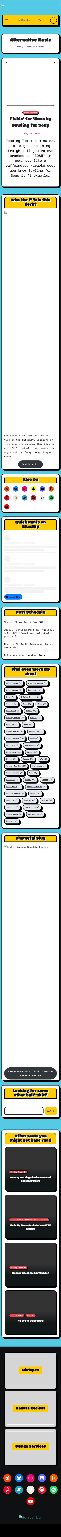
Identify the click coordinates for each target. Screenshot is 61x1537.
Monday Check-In (18, 1172)
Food (34, 738)
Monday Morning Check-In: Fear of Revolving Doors (30, 1179)
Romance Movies (36, 786)
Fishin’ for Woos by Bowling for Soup (30, 122)
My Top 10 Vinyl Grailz (31, 1321)
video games (14, 814)
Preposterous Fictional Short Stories (29, 1220)
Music (11, 759)
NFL (43, 759)
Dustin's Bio (30, 464)
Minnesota (13, 752)
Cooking (11, 724)
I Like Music (17, 1315)
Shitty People (15, 793)
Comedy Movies (15, 717)
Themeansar (29, 1533)
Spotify (11, 800)
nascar (28, 759)
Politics (12, 779)
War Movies (35, 814)
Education (35, 731)
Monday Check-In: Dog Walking (30, 1273)
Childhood (13, 710)
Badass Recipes (30, 1408)
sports (35, 793)
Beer (10, 697)
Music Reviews (30, 112)
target (47, 800)
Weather (11, 821)
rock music (13, 786)
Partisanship (14, 773)
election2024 (15, 738)
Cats (42, 704)
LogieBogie (32, 745)
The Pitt (12, 807)
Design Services (30, 1447)
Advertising (14, 683)
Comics (35, 717)
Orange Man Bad (16, 766)
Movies (32, 752)
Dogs (28, 724)
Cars (27, 704)
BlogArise (45, 1528)
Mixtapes (30, 1370)
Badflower (34, 690)
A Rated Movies (37, 683)
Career (11, 704)
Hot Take (12, 745)
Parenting (39, 766)
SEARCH (50, 1111)
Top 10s (30, 1315)
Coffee (31, 710)
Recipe (30, 779)
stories (29, 800)
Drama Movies (14, 731)
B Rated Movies (30, 697)
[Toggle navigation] (6, 20)
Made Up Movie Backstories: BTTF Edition (30, 1227)
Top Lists (32, 807)
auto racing (14, 690)
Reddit (47, 779)
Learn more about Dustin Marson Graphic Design (30, 1073)
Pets (33, 773)
